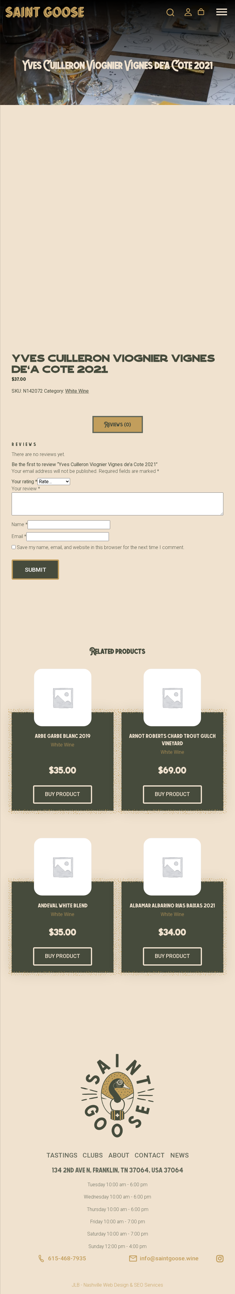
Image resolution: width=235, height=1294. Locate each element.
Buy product (62, 794)
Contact (150, 1155)
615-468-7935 (67, 1258)
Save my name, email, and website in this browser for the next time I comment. (101, 547)
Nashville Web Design (106, 1285)
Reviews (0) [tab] (117, 424)
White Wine (77, 391)
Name (20, 524)
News (179, 1155)
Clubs (93, 1155)
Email (19, 536)
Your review (26, 489)
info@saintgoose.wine (169, 1258)
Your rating (24, 481)
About (118, 1155)
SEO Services (148, 1285)
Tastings (62, 1155)
